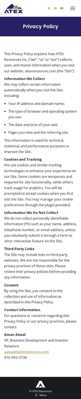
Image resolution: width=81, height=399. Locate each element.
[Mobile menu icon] (73, 8)
